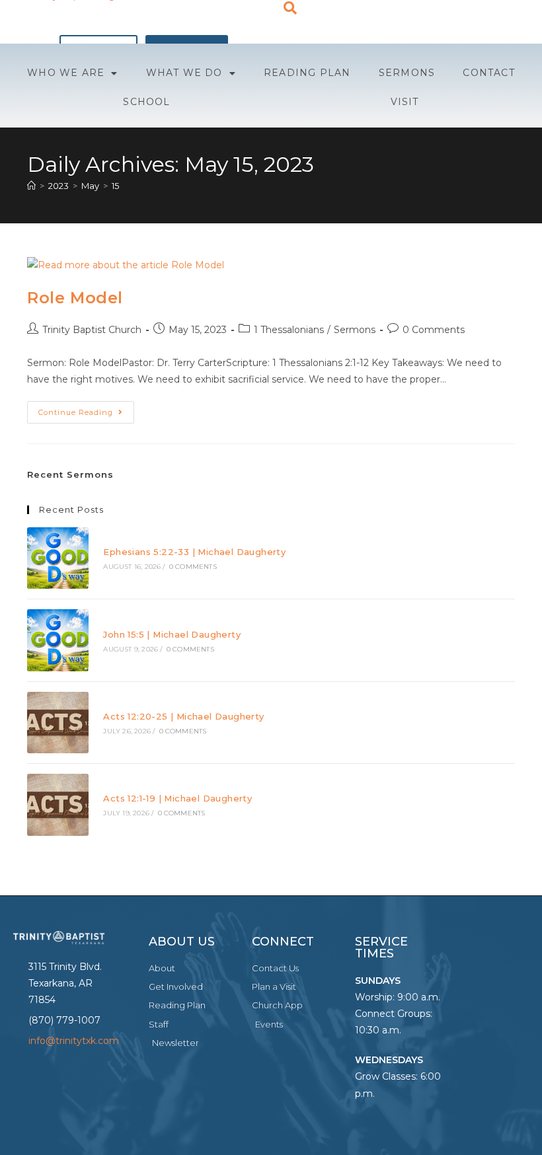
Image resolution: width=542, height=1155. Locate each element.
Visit (405, 102)
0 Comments (434, 330)
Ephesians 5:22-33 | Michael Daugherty (194, 551)
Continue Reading (86, 409)
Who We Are (65, 73)
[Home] (31, 185)
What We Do (184, 73)
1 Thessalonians (289, 330)
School (146, 102)
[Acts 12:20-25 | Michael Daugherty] (58, 722)
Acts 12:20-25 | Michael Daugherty (183, 716)
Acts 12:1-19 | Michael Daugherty (177, 798)
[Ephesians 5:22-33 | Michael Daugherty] (58, 558)
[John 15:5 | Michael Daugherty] (58, 640)
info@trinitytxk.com (73, 1041)
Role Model (75, 297)
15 (115, 185)
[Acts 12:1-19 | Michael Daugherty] (58, 804)
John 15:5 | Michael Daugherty (172, 634)
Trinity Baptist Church (91, 330)
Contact (488, 73)
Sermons (407, 73)
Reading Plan (307, 73)
